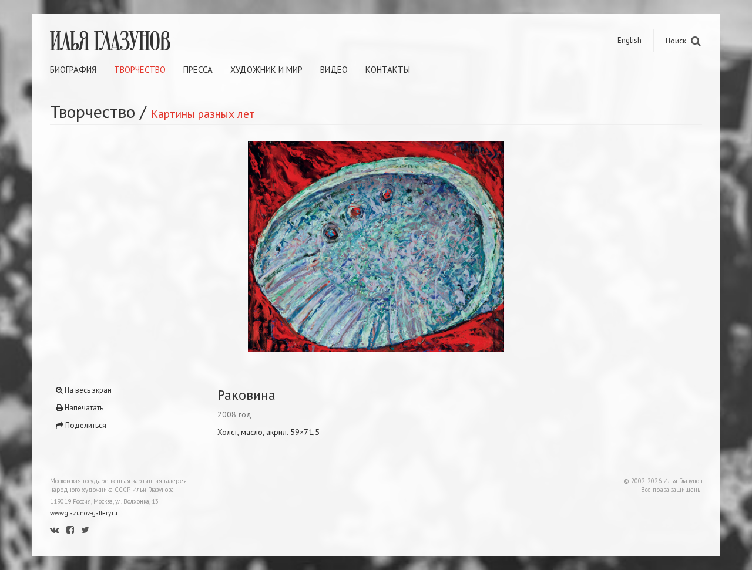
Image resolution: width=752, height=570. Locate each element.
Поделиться (84, 425)
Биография (73, 69)
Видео (334, 69)
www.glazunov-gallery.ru (84, 513)
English (629, 40)
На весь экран (87, 390)
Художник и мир (266, 69)
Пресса (198, 69)
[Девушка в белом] (539, 246)
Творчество (140, 69)
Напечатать (83, 408)
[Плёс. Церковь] (213, 246)
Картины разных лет (203, 113)
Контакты (387, 69)
